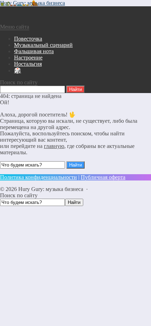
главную (54, 146)
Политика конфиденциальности (38, 177)
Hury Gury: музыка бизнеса (32, 3)
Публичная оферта (103, 177)
